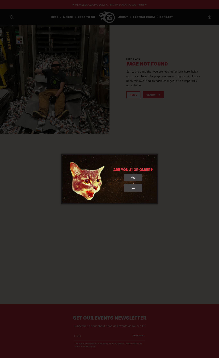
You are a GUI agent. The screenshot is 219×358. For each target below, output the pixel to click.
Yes (133, 177)
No (133, 188)
